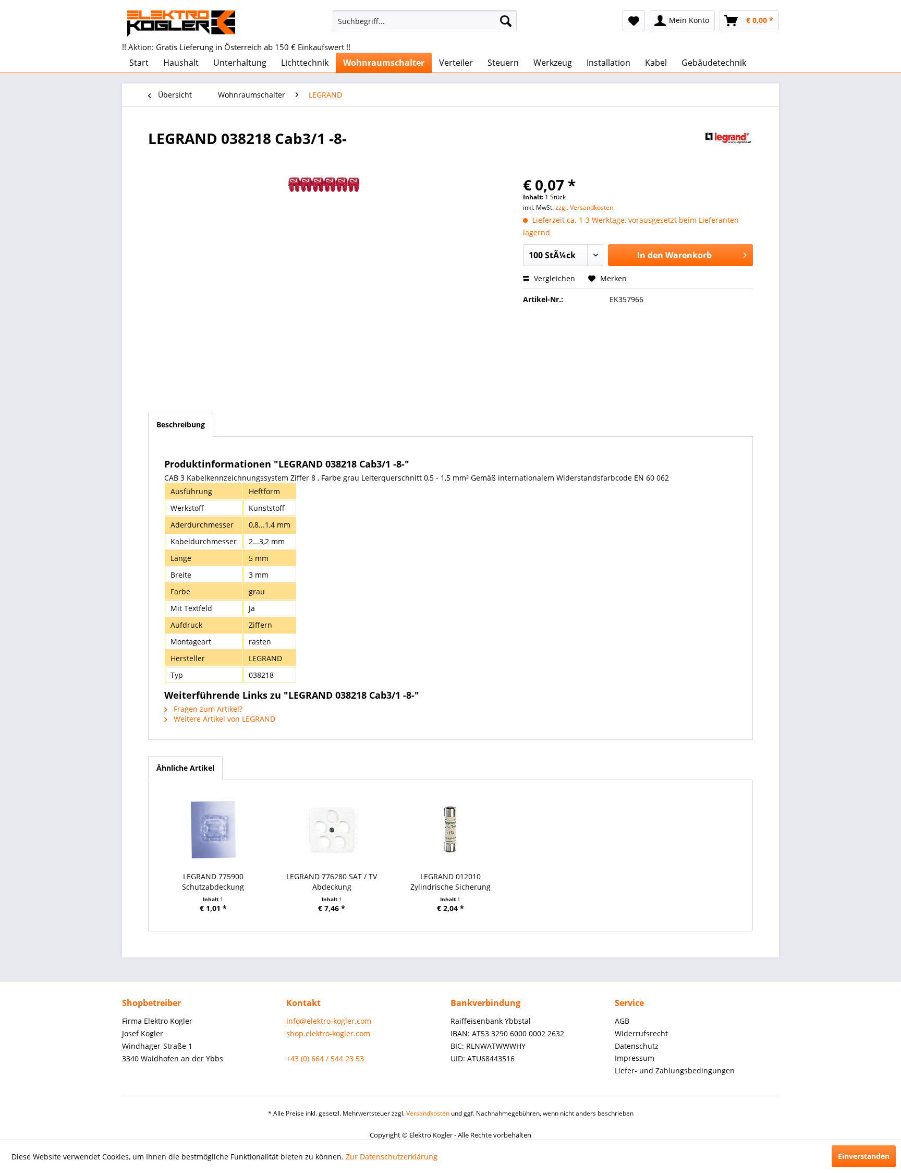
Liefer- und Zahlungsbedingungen (675, 1070)
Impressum (634, 1058)
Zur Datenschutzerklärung (391, 1157)
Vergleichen (553, 278)
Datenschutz (637, 1046)
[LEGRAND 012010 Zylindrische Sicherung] (450, 829)
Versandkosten (427, 1113)
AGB (622, 1021)
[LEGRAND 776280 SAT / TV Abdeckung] (332, 829)
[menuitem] (425, 20)
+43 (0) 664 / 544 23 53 (325, 1058)
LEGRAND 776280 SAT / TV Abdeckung (331, 881)
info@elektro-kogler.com (328, 1021)
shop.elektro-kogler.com (328, 1033)
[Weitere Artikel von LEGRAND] (728, 148)
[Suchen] (506, 20)
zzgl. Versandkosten (584, 207)
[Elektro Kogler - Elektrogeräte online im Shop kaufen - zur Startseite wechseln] (181, 23)
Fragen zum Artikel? (207, 709)
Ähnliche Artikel (185, 768)
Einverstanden (864, 1156)
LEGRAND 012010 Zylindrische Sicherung (450, 881)
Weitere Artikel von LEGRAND (223, 719)
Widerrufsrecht (641, 1033)
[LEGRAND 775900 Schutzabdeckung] (213, 829)
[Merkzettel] (634, 20)
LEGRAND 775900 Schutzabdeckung (213, 881)
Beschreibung (180, 424)
